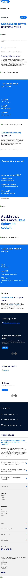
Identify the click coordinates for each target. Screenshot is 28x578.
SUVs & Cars (4, 513)
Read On (5, 347)
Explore (4, 390)
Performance (4, 511)
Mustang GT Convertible (14, 304)
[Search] (21, 3)
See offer (4, 11)
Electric (3, 510)
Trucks (2, 515)
